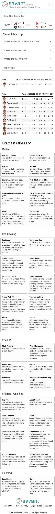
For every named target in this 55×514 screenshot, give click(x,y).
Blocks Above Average (38, 454)
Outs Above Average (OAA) (13, 431)
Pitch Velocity (7, 346)
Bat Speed (6, 240)
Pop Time (5, 400)
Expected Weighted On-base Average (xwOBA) (41, 194)
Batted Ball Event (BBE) (38, 180)
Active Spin (6, 364)
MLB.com (48, 505)
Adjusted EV (34, 211)
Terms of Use (8, 505)
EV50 (4, 211)
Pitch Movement (36, 346)
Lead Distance (8, 415)
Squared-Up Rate (36, 297)
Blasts (4, 317)
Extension (6, 377)
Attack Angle (34, 258)
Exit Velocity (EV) (9, 155)
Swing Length (7, 258)
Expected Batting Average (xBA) (12, 194)
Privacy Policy (22, 505)
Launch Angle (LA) (36, 155)
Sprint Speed (7, 479)
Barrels (5, 166)
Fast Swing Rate (35, 240)
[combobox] (27, 15)
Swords (32, 317)
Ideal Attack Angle (9, 276)
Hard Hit (33, 166)
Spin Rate (33, 364)
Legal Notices (36, 505)
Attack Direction (35, 276)
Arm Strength (34, 400)
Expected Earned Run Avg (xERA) (40, 378)
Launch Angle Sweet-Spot (12, 180)
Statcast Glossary (16, 142)
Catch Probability (9, 454)
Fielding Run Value (36, 431)
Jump (31, 415)
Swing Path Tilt (8, 297)
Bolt (31, 479)
